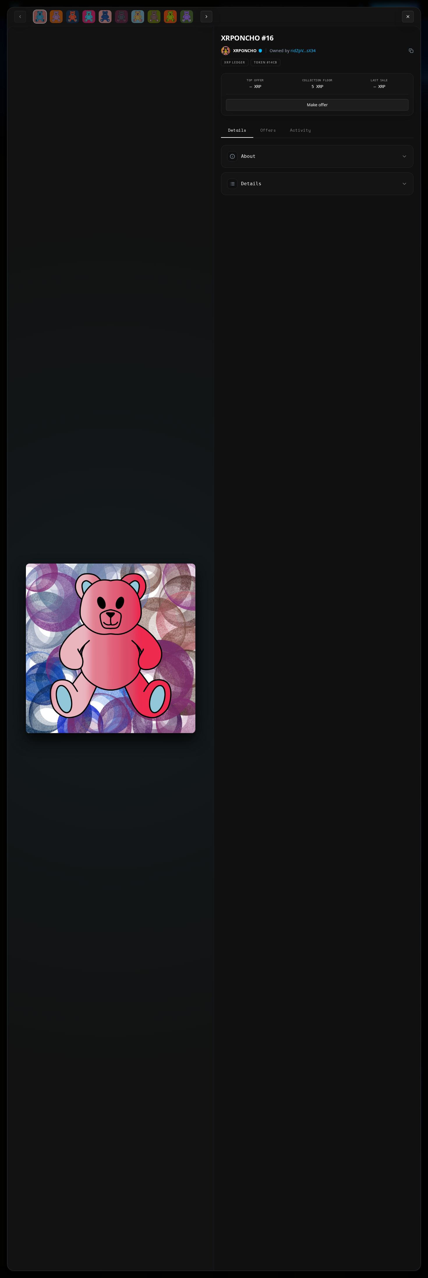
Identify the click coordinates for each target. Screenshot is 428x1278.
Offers (268, 130)
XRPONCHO (245, 50)
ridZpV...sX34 (303, 50)
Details (237, 130)
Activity (300, 130)
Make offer (317, 104)
